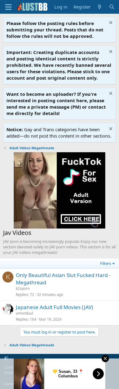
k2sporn (23, 288)
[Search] (112, 7)
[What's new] (100, 7)
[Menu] (8, 7)
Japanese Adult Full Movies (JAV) (54, 307)
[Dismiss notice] (110, 23)
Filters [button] (105, 263)
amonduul (24, 313)
